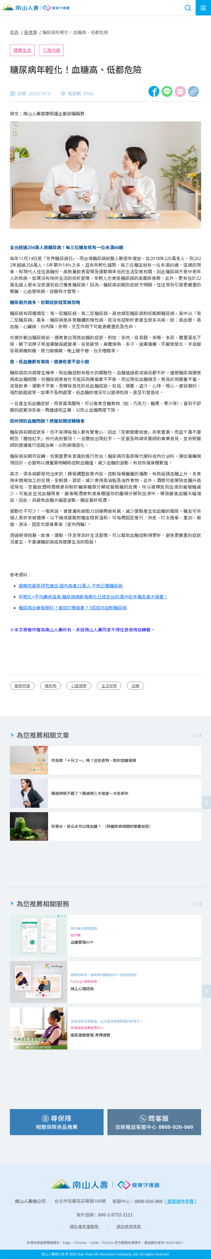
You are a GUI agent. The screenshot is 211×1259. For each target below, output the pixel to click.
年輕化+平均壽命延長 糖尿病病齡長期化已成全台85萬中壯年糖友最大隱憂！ (93, 597)
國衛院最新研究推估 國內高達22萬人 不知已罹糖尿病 (71, 586)
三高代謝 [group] (51, 50)
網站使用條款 (128, 1226)
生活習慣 (109, 685)
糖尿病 (50, 685)
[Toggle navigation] (203, 7)
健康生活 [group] (22, 50)
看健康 (30, 32)
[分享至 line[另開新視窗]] (167, 91)
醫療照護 (22, 685)
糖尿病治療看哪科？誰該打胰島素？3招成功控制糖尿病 (73, 608)
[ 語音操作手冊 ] (180, 1201)
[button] (206, 802)
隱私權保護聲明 (84, 1226)
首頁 (14, 32)
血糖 (135, 685)
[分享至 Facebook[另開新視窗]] (153, 91)
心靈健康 (79, 685)
